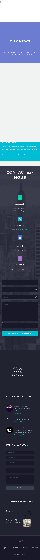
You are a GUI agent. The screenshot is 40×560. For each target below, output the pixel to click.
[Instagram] (20, 541)
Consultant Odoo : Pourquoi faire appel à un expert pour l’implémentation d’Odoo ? (23, 430)
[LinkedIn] (17, 541)
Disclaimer (25, 548)
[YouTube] (22, 541)
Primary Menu (36, 11)
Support (4, 548)
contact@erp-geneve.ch (20, 250)
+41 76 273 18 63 (22, 230)
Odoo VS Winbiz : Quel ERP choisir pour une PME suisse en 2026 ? (23, 408)
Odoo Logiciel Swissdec (21, 419)
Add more (35, 548)
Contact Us (14, 548)
